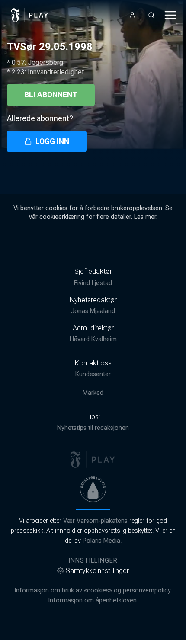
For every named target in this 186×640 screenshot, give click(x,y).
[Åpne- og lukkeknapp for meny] (170, 15)
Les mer (145, 217)
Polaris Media (101, 540)
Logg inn (52, 141)
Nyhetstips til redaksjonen (93, 428)
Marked (93, 393)
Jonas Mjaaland (93, 311)
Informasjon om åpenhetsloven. (93, 600)
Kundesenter (93, 374)
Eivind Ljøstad (93, 283)
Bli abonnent (50, 94)
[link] (30, 15)
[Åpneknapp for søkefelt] (151, 15)
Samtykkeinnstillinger (97, 570)
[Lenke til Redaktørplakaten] (93, 489)
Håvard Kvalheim (93, 339)
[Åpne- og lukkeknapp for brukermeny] (132, 15)
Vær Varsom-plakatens (95, 521)
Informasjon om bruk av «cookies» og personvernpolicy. (93, 590)
